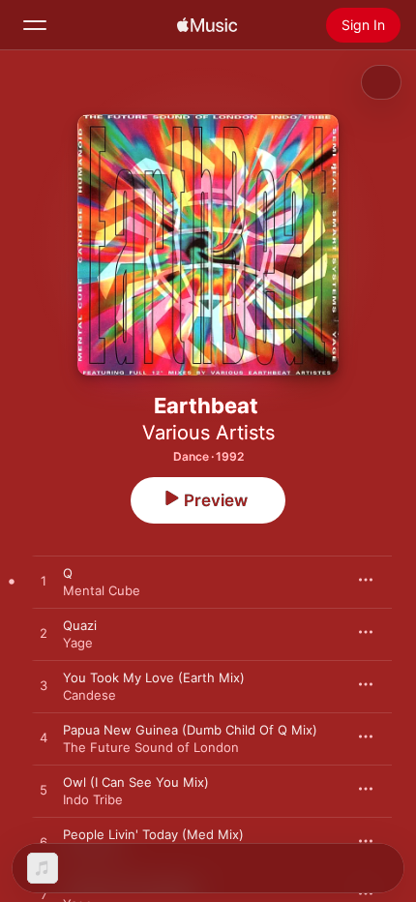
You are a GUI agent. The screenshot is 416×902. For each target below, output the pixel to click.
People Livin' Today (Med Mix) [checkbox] (153, 834)
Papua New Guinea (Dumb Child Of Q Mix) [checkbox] (190, 729)
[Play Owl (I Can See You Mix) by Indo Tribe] (43, 790)
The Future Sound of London (151, 747)
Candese (89, 695)
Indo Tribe (93, 799)
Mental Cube (101, 590)
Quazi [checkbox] (80, 625)
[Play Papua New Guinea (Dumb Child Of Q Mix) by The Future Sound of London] (43, 738)
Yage (78, 642)
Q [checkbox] (68, 573)
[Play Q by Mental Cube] (43, 581)
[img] (207, 25)
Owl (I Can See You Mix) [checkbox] (136, 782)
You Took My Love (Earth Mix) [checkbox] (154, 677)
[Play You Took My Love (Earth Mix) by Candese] (43, 686)
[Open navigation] (35, 25)
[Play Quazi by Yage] (43, 634)
